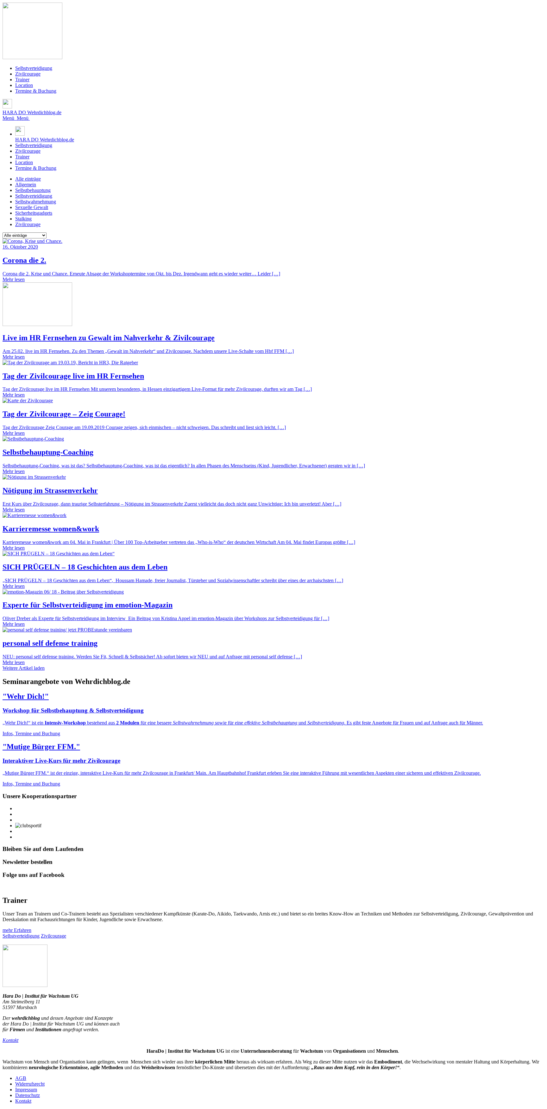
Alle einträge (28, 179)
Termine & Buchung (35, 91)
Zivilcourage (28, 74)
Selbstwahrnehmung (35, 201)
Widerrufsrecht (30, 1084)
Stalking (23, 218)
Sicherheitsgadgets (33, 213)
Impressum (26, 1089)
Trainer (22, 79)
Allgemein (25, 184)
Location (24, 85)
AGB (20, 1078)
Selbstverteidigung (33, 68)
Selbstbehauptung (33, 190)
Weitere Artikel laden (24, 668)
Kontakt (23, 1101)
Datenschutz (27, 1095)
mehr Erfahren (17, 930)
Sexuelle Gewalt (31, 207)
